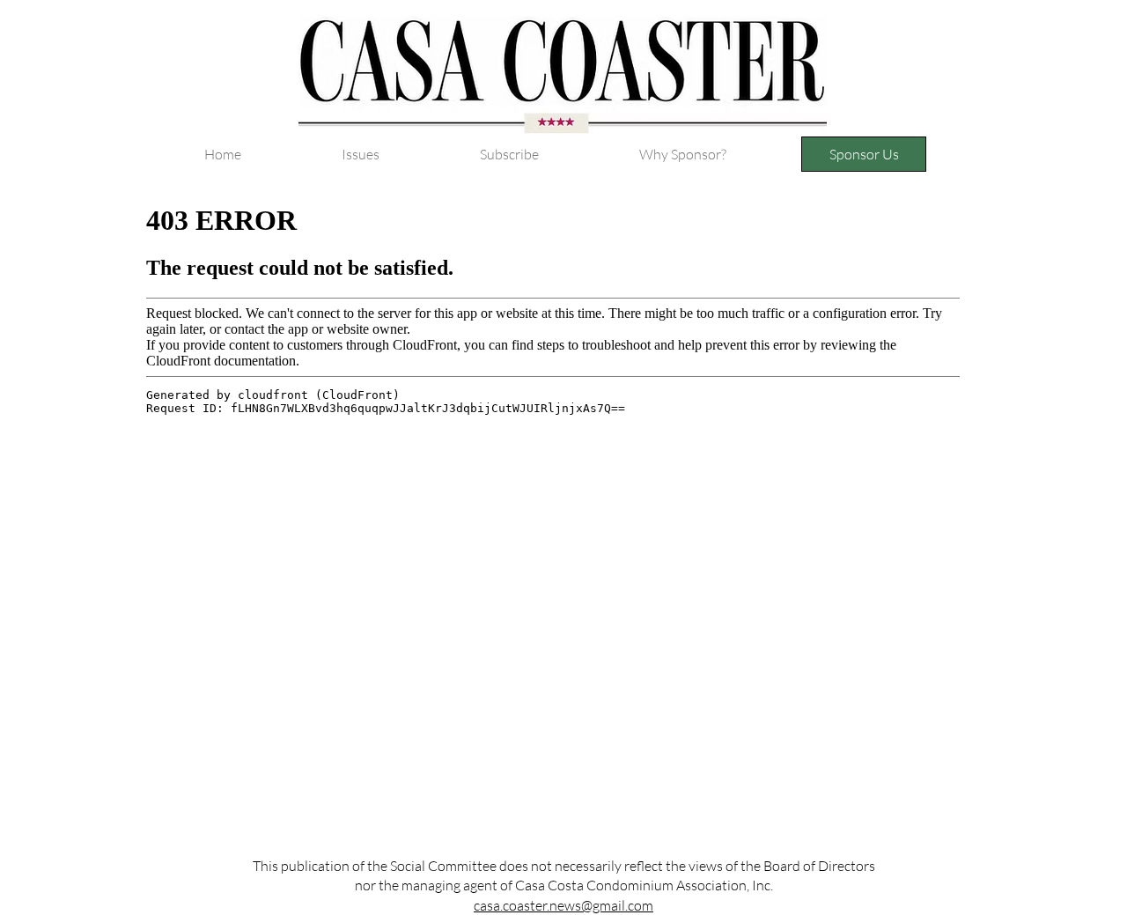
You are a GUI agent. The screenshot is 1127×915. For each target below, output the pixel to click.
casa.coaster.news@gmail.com (563, 905)
